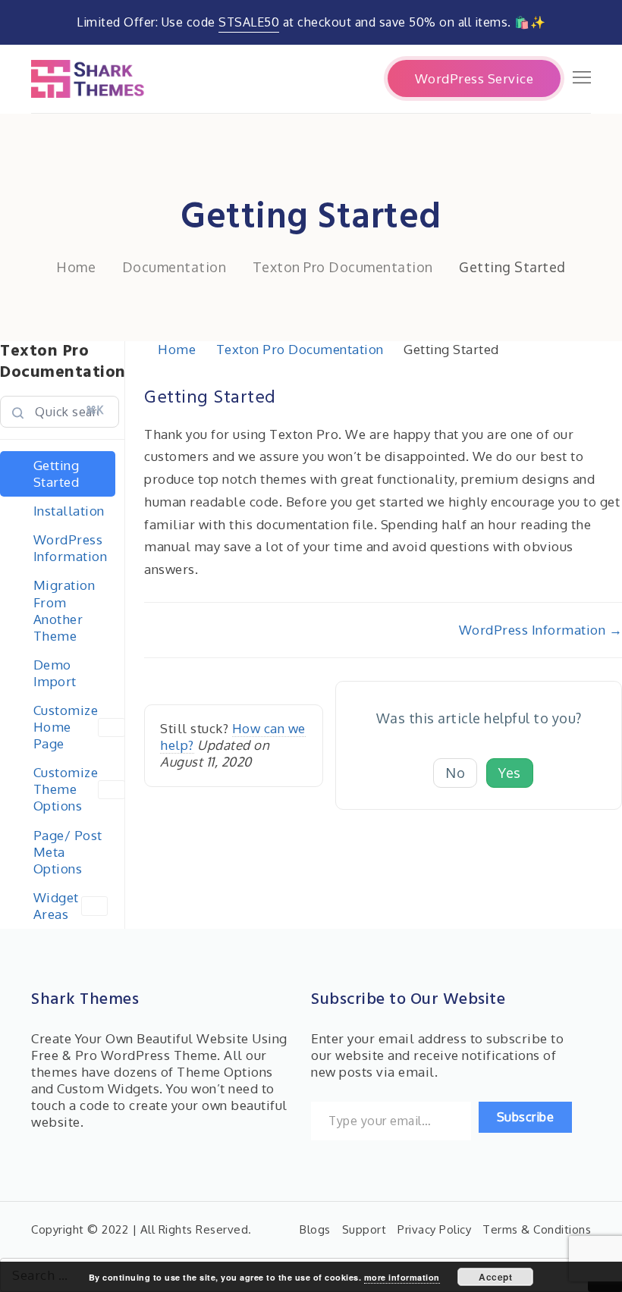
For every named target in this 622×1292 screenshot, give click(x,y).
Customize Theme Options (66, 789)
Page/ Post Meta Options (67, 851)
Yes (509, 772)
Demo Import (55, 673)
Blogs (315, 1229)
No (455, 772)
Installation (69, 511)
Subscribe (525, 1116)
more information (402, 1277)
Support (364, 1229)
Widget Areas (56, 905)
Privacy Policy (434, 1229)
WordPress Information (70, 548)
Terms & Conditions (536, 1229)
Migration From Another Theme (64, 610)
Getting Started (56, 473)
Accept (495, 1277)
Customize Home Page (66, 726)
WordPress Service (474, 78)
